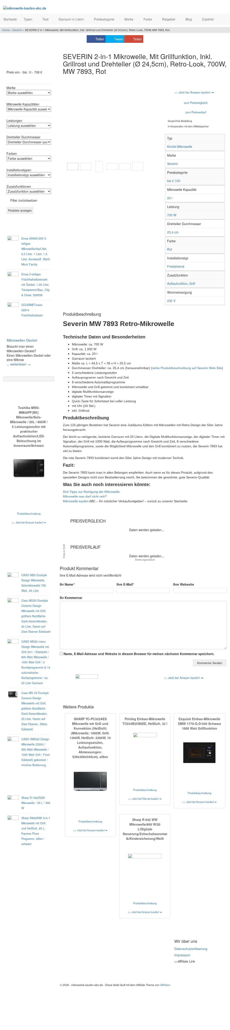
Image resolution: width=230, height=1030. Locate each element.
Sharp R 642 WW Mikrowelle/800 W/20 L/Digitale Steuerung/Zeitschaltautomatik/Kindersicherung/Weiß (145, 829)
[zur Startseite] (49, 7)
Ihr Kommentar (71, 597)
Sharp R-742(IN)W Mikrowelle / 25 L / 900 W (35, 803)
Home (6, 30)
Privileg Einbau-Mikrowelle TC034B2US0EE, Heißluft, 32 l (144, 721)
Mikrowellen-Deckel (22, 340)
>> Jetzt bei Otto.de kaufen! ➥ (144, 798)
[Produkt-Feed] (177, 972)
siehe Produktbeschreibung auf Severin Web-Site (187, 368)
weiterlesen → (20, 364)
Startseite (10, 19)
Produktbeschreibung (28, 513)
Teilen (99, 39)
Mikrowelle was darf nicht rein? (85, 496)
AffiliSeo (165, 985)
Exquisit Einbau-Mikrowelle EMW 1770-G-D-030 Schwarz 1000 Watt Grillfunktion (199, 724)
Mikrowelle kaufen (75, 501)
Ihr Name (67, 584)
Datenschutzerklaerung (190, 948)
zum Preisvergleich (195, 103)
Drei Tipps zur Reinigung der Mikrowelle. (91, 491)
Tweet (118, 39)
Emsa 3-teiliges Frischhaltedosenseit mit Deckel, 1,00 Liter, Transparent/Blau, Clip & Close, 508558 (35, 284)
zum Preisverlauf (195, 112)
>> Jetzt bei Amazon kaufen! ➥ (29, 522)
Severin (17, 30)
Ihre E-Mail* (125, 584)
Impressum (182, 955)
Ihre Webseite (183, 584)
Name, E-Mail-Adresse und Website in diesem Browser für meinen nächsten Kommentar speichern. (139, 653)
